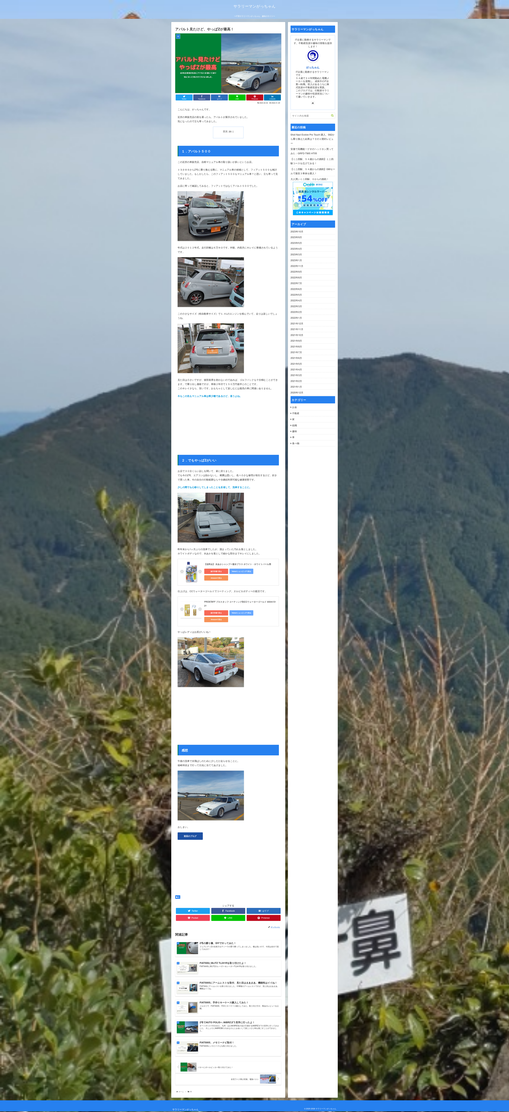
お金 (294, 407)
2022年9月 (296, 271)
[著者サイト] (312, 102)
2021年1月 (296, 386)
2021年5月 (296, 363)
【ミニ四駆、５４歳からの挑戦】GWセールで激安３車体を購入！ (313, 171)
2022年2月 (296, 312)
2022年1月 (296, 317)
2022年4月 (296, 300)
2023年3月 (296, 254)
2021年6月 (296, 358)
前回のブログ (190, 836)
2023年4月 (296, 248)
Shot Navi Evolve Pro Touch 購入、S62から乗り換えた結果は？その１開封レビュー (313, 139)
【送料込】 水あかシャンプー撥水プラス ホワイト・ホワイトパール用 (237, 564)
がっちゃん (312, 67)
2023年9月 (296, 237)
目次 (225, 131)
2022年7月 (296, 283)
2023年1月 (296, 260)
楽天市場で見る (216, 571)
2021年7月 (296, 352)
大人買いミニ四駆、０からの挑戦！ (310, 179)
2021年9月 (296, 340)
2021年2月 (296, 381)
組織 (294, 425)
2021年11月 (297, 329)
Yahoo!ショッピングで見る (241, 571)
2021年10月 (297, 335)
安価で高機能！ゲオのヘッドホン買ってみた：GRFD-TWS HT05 (312, 151)
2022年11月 (297, 266)
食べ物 (295, 443)
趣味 (294, 431)
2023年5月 (296, 243)
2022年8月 (296, 277)
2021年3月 (296, 375)
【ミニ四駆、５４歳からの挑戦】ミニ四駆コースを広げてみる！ (312, 161)
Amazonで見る (216, 578)
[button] (331, 115)
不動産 (295, 413)
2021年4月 (296, 369)
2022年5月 (296, 294)
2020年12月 (297, 392)
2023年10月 (297, 231)
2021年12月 (297, 323)
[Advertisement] (228, 424)
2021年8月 (296, 346)
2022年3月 (296, 306)
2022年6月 (296, 289)
